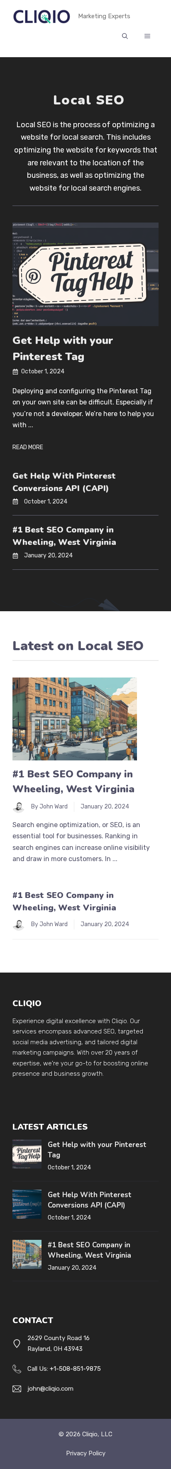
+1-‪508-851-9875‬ (75, 1368)
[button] (125, 36)
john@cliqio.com (50, 1388)
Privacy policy (85, 1453)
